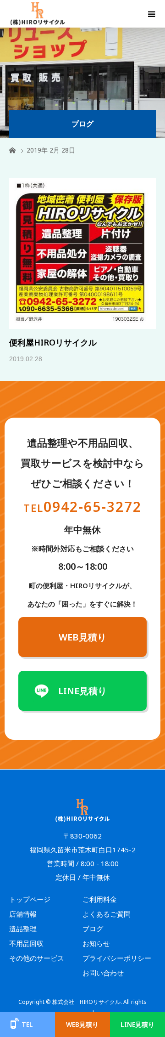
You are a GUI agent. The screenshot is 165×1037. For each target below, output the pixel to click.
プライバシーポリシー (116, 958)
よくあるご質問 (106, 913)
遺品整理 (23, 928)
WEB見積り (82, 637)
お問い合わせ (103, 972)
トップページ (29, 899)
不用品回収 (26, 943)
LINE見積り (82, 691)
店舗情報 (23, 913)
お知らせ (96, 943)
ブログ (92, 928)
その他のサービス (36, 958)
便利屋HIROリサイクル (53, 342)
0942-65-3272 (82, 506)
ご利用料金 (99, 899)
